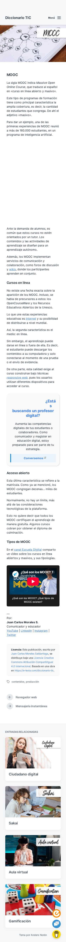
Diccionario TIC (18, 18)
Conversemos (33, 458)
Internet (31, 318)
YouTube (12, 630)
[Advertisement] (33, 181)
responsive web (17, 377)
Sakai (13, 823)
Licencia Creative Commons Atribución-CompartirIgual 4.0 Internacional (32, 662)
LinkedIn (26, 630)
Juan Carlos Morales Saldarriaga (29, 653)
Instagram (41, 630)
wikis (12, 269)
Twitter (11, 635)
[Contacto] (56, 924)
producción (32, 681)
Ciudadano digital (23, 774)
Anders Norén (39, 934)
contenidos (18, 681)
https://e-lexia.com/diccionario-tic (34, 670)
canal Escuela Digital (28, 549)
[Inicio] (56, 913)
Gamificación (20, 921)
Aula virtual (18, 872)
